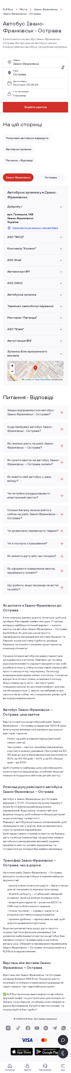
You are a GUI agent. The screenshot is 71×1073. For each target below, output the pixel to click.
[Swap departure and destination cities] (62, 67)
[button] (61, 207)
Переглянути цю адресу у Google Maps (35, 228)
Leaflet (27, 379)
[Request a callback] (63, 1053)
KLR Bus (8, 9)
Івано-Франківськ (46, 9)
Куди (15, 71)
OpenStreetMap (43, 379)
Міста (23, 9)
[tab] (18, 177)
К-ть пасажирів (20, 92)
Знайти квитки (35, 107)
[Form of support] (63, 1040)
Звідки (16, 60)
